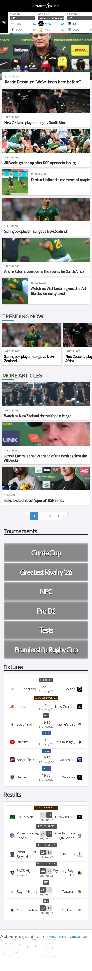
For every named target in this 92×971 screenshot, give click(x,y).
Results (12, 794)
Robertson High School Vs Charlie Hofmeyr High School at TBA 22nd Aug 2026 (46, 836)
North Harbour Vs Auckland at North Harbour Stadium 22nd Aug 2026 (46, 910)
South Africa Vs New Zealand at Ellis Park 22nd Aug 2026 (46, 817)
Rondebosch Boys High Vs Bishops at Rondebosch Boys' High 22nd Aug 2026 (46, 854)
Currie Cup (46, 680)
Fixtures (13, 667)
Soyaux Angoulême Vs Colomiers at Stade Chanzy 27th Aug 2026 (46, 759)
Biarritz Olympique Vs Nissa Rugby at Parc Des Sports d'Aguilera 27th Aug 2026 (46, 741)
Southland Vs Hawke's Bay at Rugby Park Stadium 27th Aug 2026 (46, 724)
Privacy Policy (55, 936)
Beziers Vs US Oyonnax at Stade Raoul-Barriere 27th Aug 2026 (46, 777)
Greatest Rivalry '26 (46, 697)
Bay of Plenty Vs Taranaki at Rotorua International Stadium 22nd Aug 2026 (46, 892)
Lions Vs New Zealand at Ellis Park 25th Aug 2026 (46, 706)
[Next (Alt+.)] (65, 513)
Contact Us (78, 936)
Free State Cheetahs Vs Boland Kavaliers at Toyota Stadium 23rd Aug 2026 (46, 689)
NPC (46, 715)
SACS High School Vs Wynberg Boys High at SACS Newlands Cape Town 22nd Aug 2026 (46, 873)
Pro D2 (46, 733)
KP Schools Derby (46, 826)
